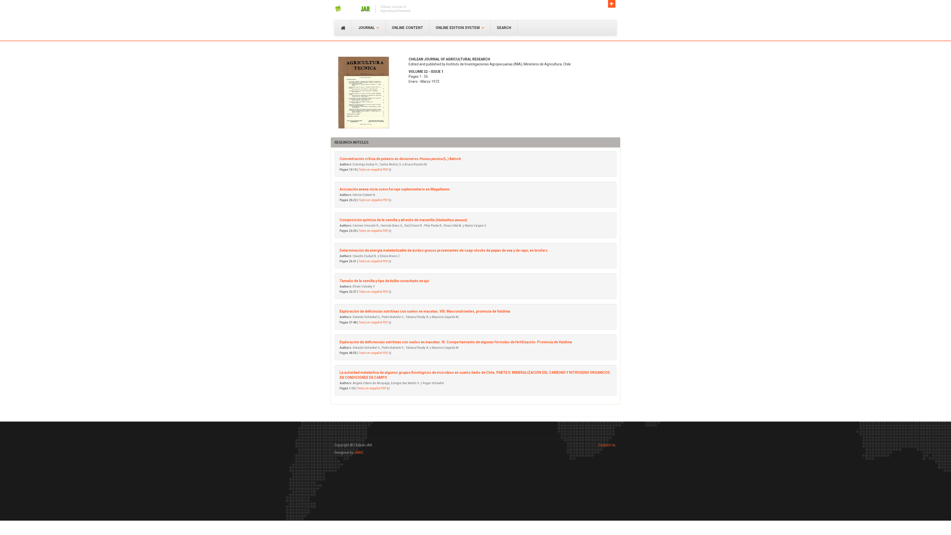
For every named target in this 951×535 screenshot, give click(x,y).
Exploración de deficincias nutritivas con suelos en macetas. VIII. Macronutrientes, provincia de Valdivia (425, 311)
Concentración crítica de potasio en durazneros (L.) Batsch (400, 159)
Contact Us (595, 5)
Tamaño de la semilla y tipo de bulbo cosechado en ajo (384, 281)
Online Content (407, 28)
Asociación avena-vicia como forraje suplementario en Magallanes (395, 189)
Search (504, 28)
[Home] (352, 8)
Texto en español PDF (373, 169)
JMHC (359, 453)
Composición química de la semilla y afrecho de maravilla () (403, 220)
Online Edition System (458, 28)
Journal (366, 28)
